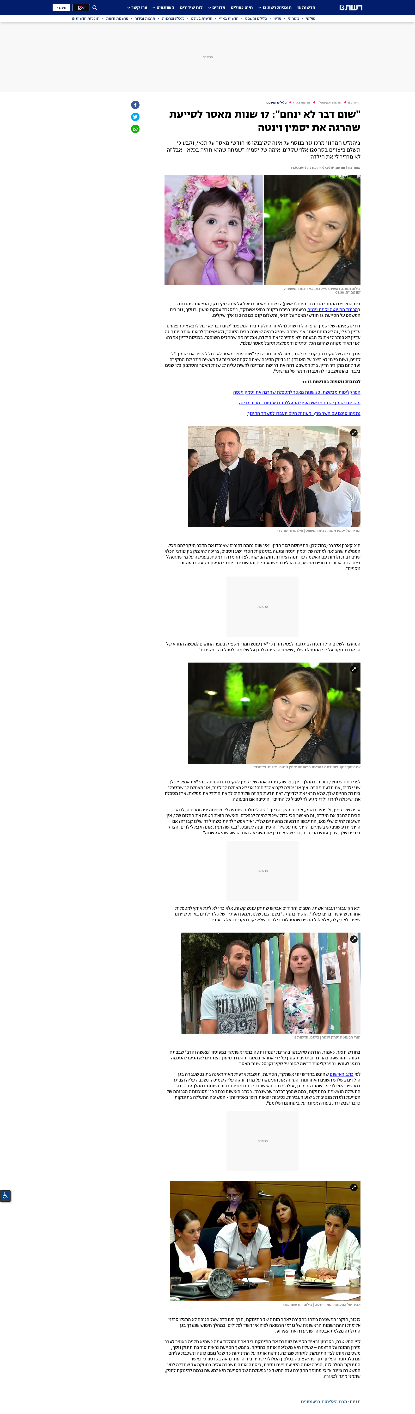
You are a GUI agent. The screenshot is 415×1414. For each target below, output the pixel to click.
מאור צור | (352, 168)
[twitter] (135, 117)
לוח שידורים (191, 8)
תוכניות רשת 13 (277, 8)
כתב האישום (342, 1074)
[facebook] (135, 105)
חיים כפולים (242, 8)
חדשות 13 (306, 8)
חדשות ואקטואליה (329, 103)
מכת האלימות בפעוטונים (324, 1402)
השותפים (165, 8)
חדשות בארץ (301, 103)
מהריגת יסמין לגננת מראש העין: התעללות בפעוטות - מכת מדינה (299, 403)
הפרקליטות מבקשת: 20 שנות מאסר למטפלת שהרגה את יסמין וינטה (296, 392)
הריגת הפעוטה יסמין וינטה (332, 310)
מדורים (218, 8)
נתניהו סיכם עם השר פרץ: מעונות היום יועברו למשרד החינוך (303, 414)
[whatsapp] (135, 129)
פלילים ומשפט (276, 103)
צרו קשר (139, 8)
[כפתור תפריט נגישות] (5, 1195)
